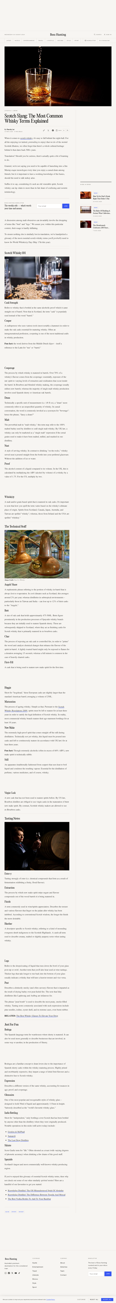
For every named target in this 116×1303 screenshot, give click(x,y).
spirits (14, 1212)
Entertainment (29, 40)
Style (69, 40)
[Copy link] (44, 130)
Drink (15, 110)
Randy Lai (10, 129)
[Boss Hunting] (58, 34)
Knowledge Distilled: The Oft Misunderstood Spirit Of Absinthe (36, 1190)
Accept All (107, 1299)
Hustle (17, 40)
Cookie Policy (50, 1299)
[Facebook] (9, 1273)
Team (62, 1271)
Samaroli (12, 1136)
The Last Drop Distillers (18, 1140)
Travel (40, 40)
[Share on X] (48, 130)
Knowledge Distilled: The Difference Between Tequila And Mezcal (36, 1194)
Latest (8, 40)
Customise (81, 1299)
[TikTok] (19, 1273)
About (62, 1263)
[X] (12, 1273)
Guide (7, 1212)
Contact (63, 1275)
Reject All (94, 1299)
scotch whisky (26, 138)
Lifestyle (50, 40)
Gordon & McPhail (16, 1131)
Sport (77, 40)
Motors (60, 40)
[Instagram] (6, 1273)
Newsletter (91, 40)
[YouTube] (16, 1273)
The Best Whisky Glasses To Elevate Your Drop (37, 1015)
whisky (21, 1212)
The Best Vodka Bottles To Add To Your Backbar (29, 1198)
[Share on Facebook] (53, 130)
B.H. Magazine (104, 40)
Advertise (63, 1267)
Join (66, 206)
